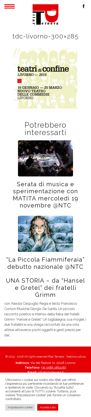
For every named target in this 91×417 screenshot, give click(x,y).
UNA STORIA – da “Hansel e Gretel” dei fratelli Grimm (45, 287)
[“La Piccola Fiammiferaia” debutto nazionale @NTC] (45, 233)
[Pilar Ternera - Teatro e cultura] (45, 14)
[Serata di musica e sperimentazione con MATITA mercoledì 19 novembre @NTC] (45, 158)
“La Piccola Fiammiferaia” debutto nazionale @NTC (45, 263)
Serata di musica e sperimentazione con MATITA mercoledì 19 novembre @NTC (45, 195)
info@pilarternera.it (50, 372)
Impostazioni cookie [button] (20, 407)
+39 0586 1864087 (53, 367)
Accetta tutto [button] (48, 407)
